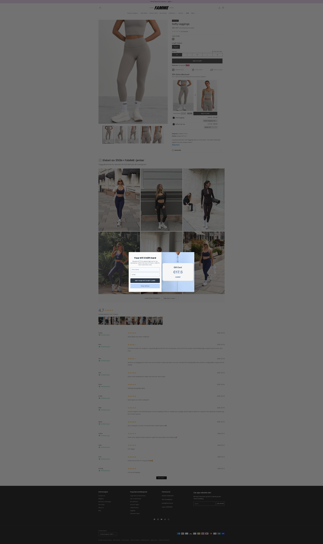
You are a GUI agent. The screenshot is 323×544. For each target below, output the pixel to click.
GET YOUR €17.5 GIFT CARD (145, 281)
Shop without (145, 286)
